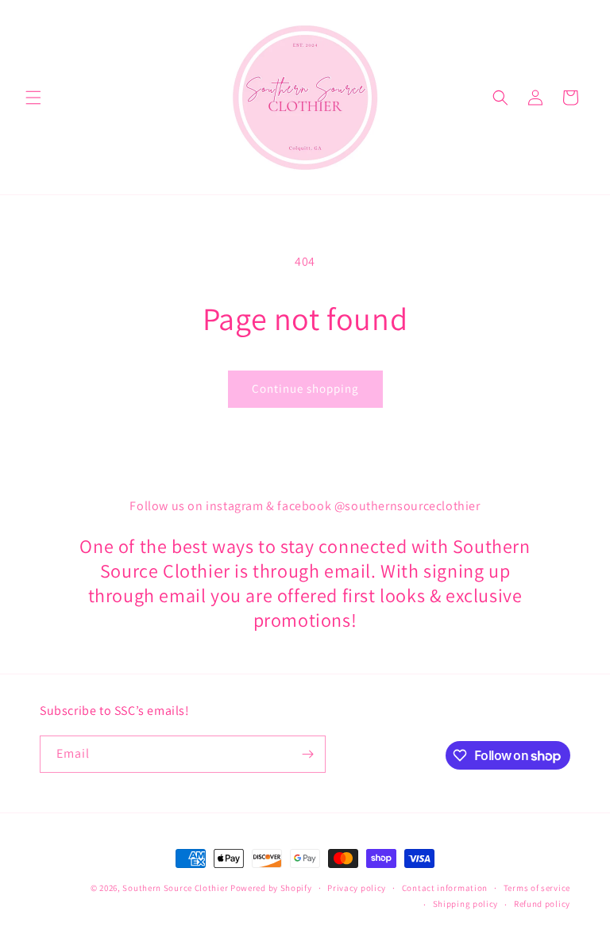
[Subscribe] (307, 754)
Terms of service (537, 887)
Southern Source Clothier (175, 887)
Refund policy (542, 903)
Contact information (445, 887)
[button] (33, 97)
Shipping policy (466, 903)
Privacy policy (356, 887)
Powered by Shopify (271, 887)
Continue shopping (305, 388)
